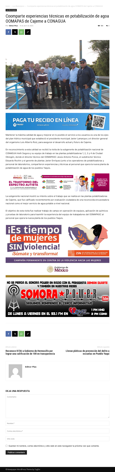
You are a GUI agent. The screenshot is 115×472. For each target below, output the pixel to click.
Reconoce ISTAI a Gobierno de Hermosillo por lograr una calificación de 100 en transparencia (30, 352)
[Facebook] (8, 32)
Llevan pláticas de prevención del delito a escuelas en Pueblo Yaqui (87, 352)
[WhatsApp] (21, 32)
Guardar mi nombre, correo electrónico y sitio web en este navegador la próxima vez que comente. (54, 446)
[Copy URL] (28, 32)
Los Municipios (18, 6)
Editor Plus (13, 26)
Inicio (8, 6)
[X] (15, 32)
